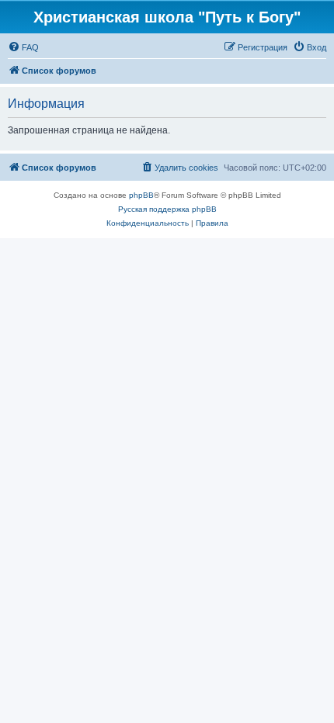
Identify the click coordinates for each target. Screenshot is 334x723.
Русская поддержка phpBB (167, 209)
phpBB (141, 195)
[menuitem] (23, 47)
